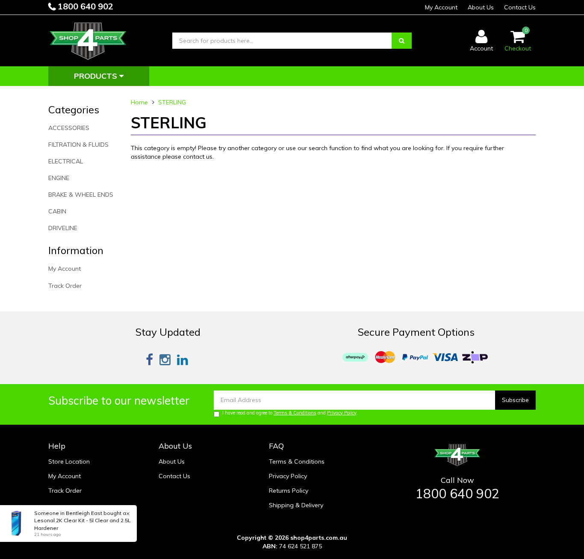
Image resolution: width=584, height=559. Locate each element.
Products (96, 76)
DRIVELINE (62, 228)
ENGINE (58, 178)
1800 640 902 (84, 6)
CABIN (57, 211)
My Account (441, 7)
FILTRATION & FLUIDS (78, 144)
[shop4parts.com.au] (88, 40)
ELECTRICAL (65, 161)
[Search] (402, 41)
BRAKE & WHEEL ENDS (80, 194)
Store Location (69, 461)
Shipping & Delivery (296, 505)
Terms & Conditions (295, 413)
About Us (481, 7)
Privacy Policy (342, 413)
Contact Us (520, 7)
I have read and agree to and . (290, 413)
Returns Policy (288, 490)
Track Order (65, 286)
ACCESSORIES (68, 128)
